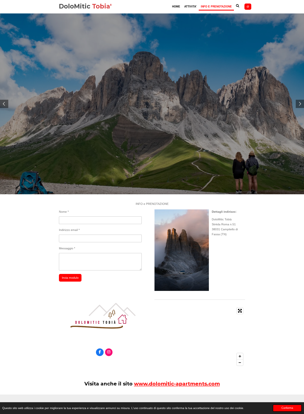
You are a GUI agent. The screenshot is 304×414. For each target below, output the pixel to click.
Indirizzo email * (69, 230)
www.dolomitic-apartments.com (177, 384)
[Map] (199, 337)
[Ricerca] (238, 6)
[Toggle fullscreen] (240, 311)
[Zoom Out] (240, 362)
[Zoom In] (240, 356)
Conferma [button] (287, 408)
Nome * (64, 211)
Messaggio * (67, 248)
